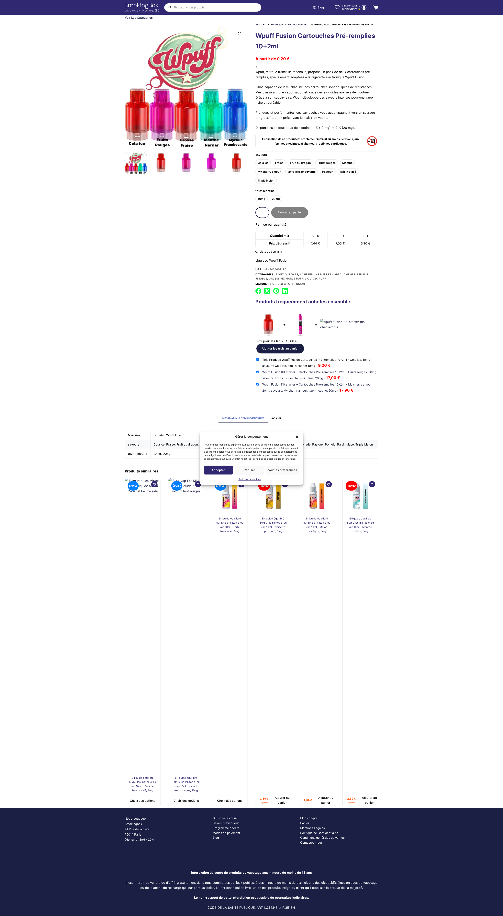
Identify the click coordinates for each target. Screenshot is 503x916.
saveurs (261, 155)
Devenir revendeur (226, 823)
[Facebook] (258, 291)
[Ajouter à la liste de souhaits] (161, 484)
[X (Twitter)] (267, 291)
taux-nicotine (265, 191)
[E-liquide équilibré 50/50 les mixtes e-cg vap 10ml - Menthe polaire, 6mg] (323, 496)
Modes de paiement (226, 833)
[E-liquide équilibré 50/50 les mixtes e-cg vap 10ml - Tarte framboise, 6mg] (193, 496)
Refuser (249, 470)
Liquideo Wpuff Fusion (271, 260)
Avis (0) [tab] (276, 418)
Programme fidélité (226, 828)
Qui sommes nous (225, 818)
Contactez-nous (311, 842)
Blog (321, 7)
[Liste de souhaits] (337, 7)
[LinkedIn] (285, 291)
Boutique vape (287, 274)
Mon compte (309, 818)
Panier (304, 823)
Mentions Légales (312, 828)
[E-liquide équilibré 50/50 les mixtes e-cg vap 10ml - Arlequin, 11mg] (367, 625)
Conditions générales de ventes (322, 837)
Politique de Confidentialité (319, 833)
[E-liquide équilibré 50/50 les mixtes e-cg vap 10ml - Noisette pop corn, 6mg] (236, 496)
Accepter (218, 470)
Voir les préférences (282, 470)
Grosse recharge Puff (286, 278)
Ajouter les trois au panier (280, 348)
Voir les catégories (139, 17)
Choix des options (149, 801)
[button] (297, 437)
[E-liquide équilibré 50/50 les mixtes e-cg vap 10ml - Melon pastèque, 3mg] (280, 496)
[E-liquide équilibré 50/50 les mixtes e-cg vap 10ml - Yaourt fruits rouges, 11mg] (149, 625)
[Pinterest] (276, 291)
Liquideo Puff (315, 278)
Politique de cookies (250, 479)
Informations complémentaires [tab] (243, 418)
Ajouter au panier (289, 212)
